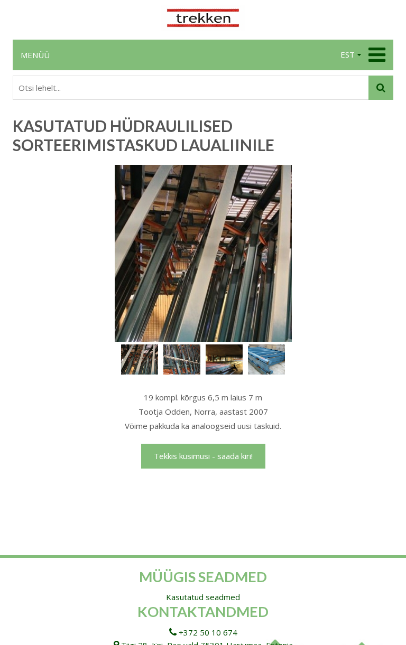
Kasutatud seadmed (203, 597)
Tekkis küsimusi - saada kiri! (203, 456)
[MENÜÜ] (375, 55)
